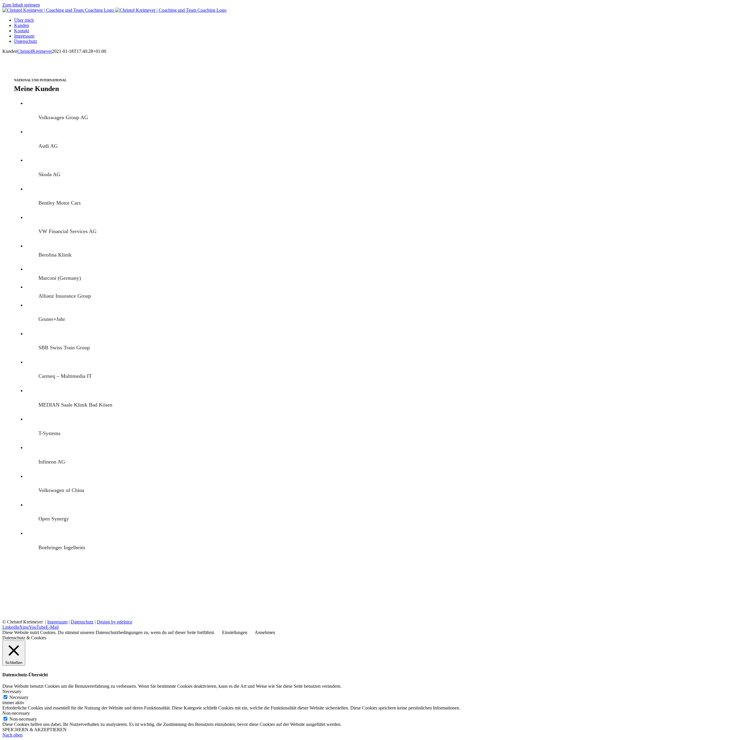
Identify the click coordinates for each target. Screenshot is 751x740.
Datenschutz (82, 621)
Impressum (57, 621)
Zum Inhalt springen (21, 4)
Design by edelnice (114, 621)
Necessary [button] (11, 691)
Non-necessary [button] (16, 713)
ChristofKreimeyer (34, 51)
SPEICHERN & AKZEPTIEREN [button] (34, 729)
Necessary (18, 697)
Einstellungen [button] (234, 632)
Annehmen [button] (265, 632)
